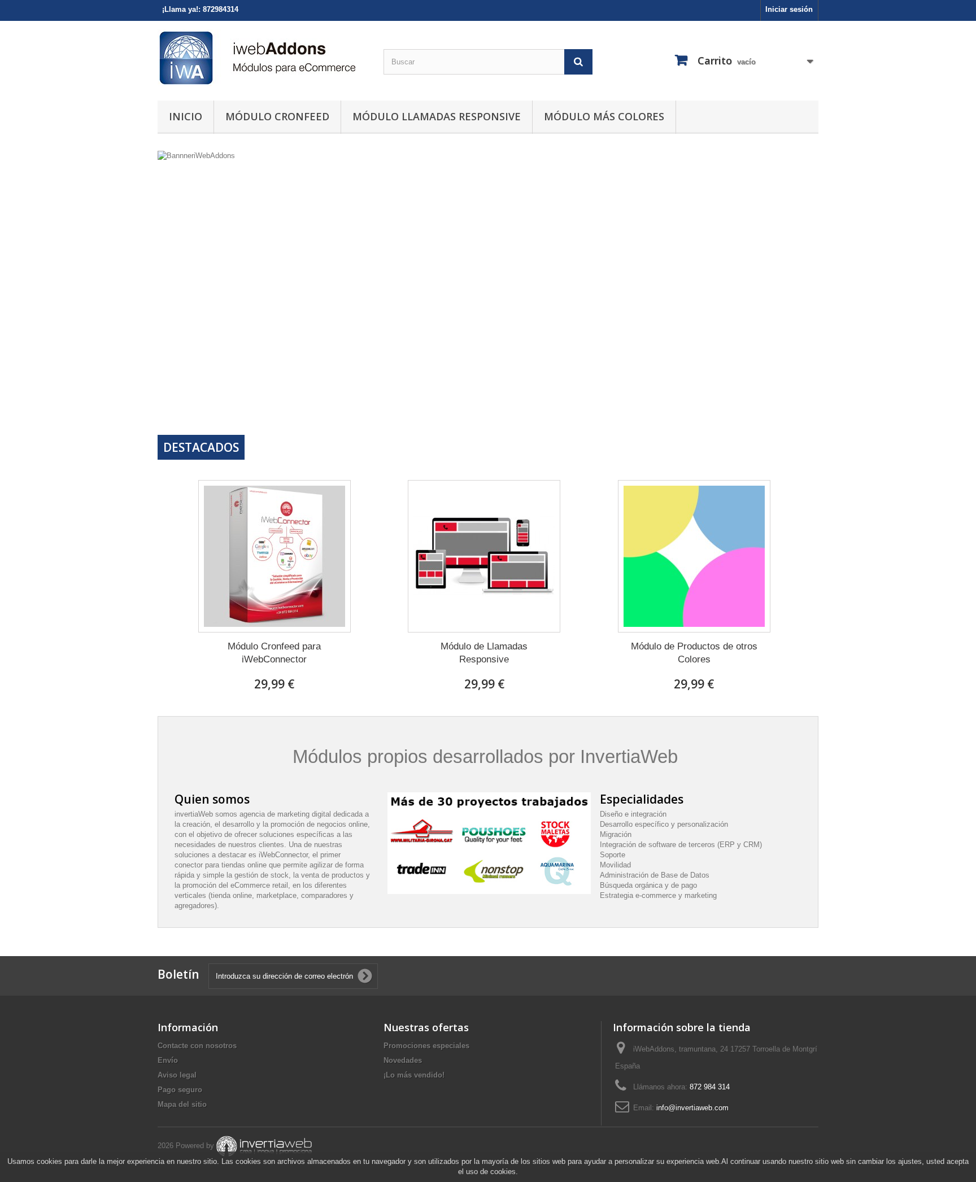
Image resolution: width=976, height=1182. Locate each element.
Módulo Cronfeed (277, 116)
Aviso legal (177, 1075)
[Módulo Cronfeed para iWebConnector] (274, 556)
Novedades (403, 1060)
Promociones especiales (426, 1045)
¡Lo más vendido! (414, 1075)
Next (798, 406)
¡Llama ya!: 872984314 (200, 9)
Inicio (185, 116)
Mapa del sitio (182, 1104)
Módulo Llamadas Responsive (436, 116)
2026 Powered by (186, 1145)
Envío (168, 1060)
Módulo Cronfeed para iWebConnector (274, 653)
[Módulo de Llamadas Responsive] (484, 556)
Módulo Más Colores (604, 116)
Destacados (201, 447)
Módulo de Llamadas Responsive (484, 653)
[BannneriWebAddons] (488, 288)
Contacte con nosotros (197, 1045)
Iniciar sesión (789, 9)
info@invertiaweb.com (692, 1108)
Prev (770, 406)
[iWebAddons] (262, 57)
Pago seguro (180, 1089)
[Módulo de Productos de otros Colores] (694, 556)
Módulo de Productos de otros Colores (694, 653)
